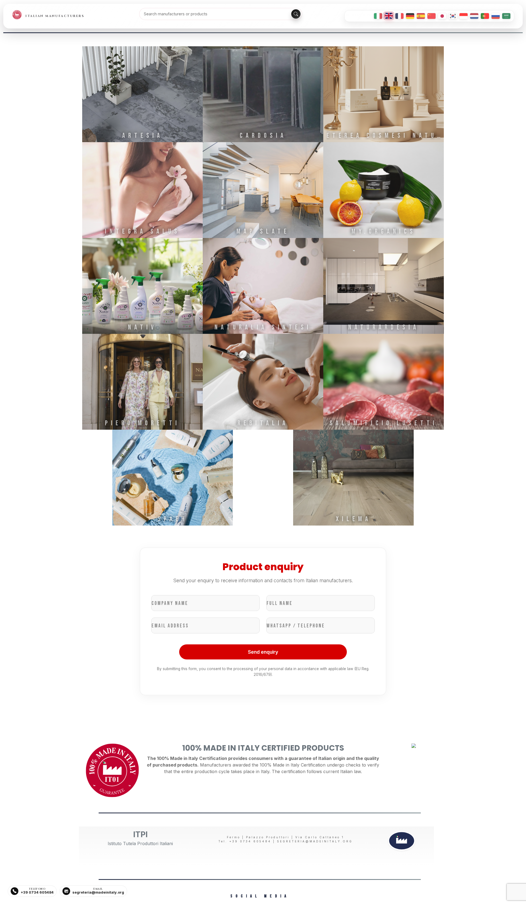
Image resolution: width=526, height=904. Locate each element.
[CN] (431, 16)
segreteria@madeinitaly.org (315, 841)
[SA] (506, 16)
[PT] (485, 16)
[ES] (420, 16)
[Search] (296, 14)
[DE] (410, 16)
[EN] (388, 16)
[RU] (495, 16)
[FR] (399, 16)
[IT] (378, 16)
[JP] (442, 16)
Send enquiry (263, 652)
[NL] (474, 16)
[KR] (452, 16)
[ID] (463, 16)
